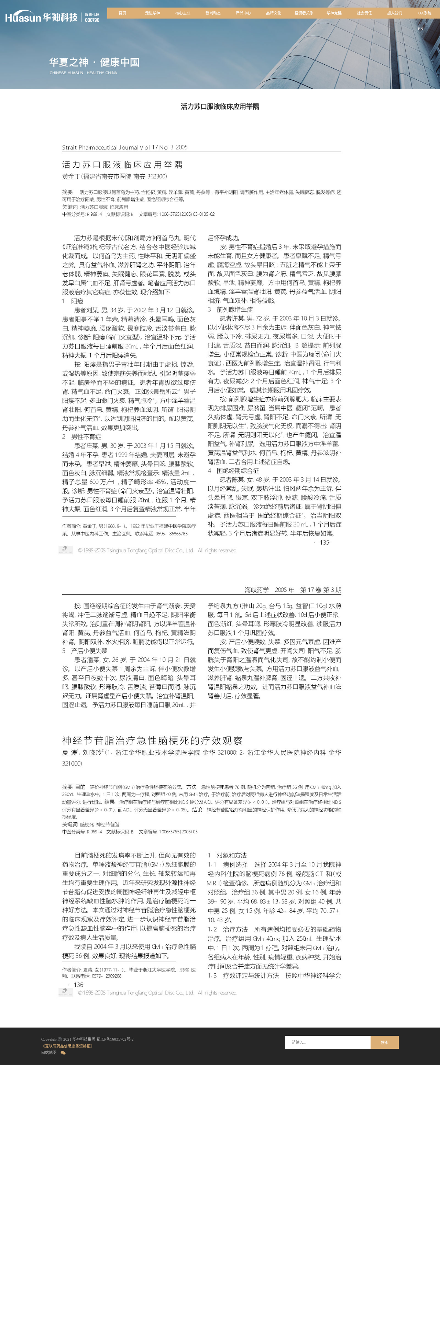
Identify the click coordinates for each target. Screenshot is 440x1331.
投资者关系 (304, 13)
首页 (122, 13)
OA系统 (424, 13)
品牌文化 (273, 13)
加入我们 (394, 13)
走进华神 (152, 13)
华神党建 (334, 13)
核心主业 (182, 13)
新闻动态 (213, 13)
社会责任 (364, 13)
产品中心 (243, 13)
